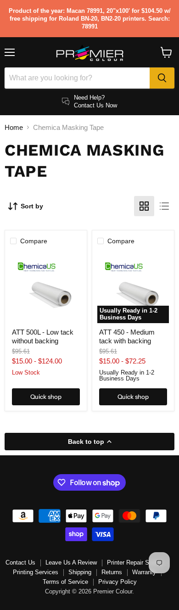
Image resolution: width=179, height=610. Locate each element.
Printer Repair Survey (135, 562)
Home (14, 127)
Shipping (79, 572)
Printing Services (35, 572)
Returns (111, 572)
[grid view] (144, 206)
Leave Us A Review (71, 562)
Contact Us (20, 562)
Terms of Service (65, 581)
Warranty (144, 572)
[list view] (164, 206)
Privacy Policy (117, 581)
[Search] (162, 78)
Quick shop (46, 396)
